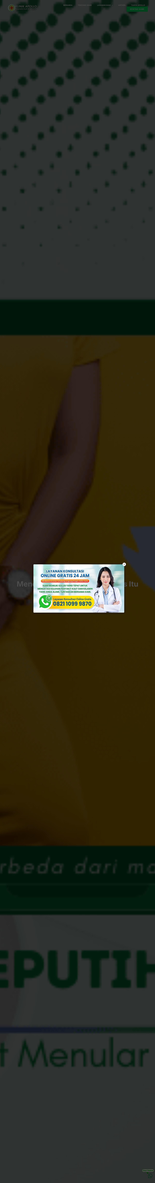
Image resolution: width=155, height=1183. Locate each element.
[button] (77, 591)
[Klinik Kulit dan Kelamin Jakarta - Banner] (78, 588)
